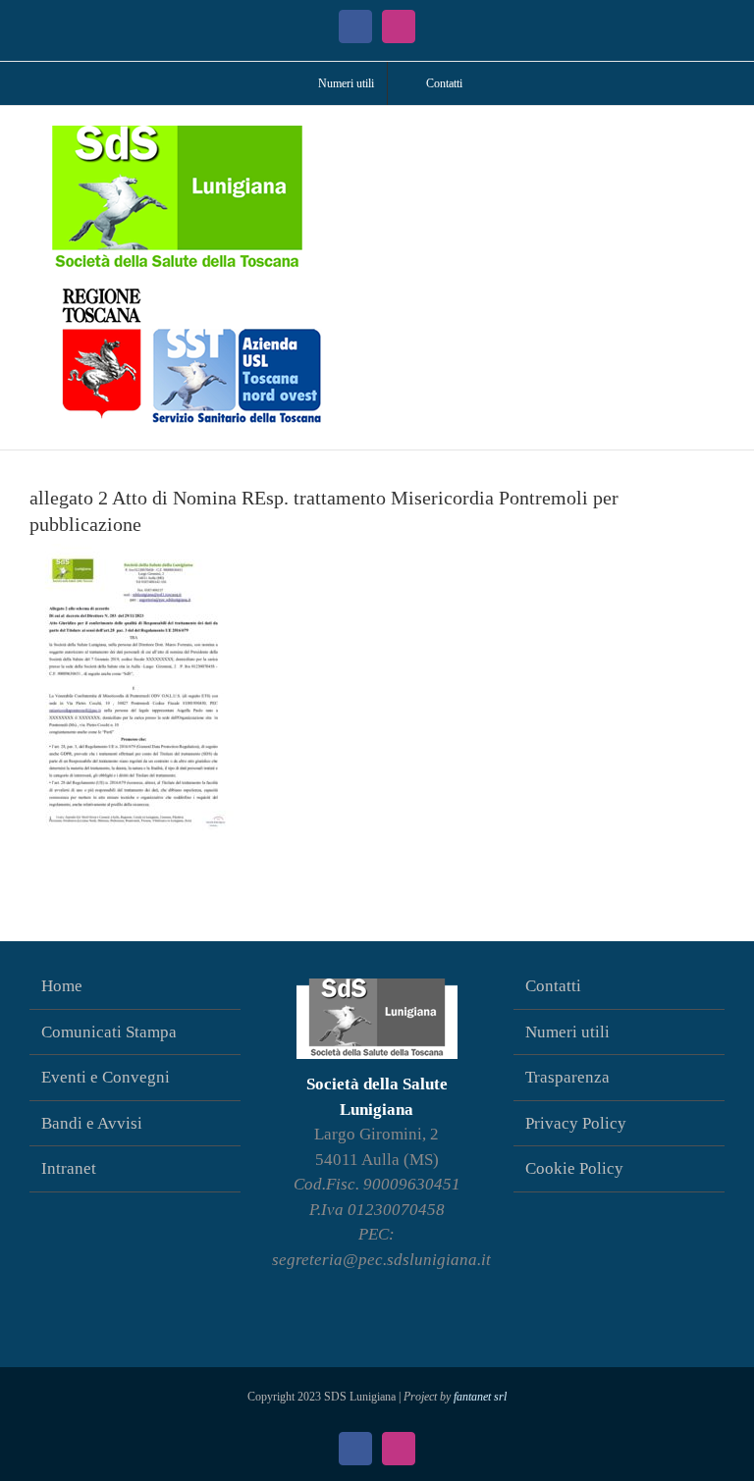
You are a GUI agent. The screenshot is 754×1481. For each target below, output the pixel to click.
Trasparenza (567, 1077)
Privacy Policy (575, 1123)
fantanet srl (480, 1396)
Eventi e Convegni (105, 1077)
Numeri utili (567, 1032)
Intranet (68, 1168)
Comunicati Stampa (109, 1032)
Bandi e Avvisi (91, 1123)
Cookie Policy (574, 1168)
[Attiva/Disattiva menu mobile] (717, 136)
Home (61, 986)
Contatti (553, 986)
